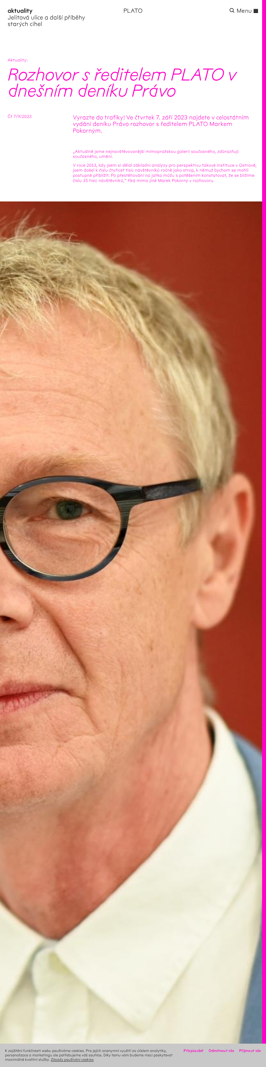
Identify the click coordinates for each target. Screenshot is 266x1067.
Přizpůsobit (193, 1051)
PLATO (133, 11)
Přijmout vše (250, 1051)
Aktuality (17, 60)
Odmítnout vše (221, 1051)
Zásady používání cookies (72, 1060)
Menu (247, 11)
